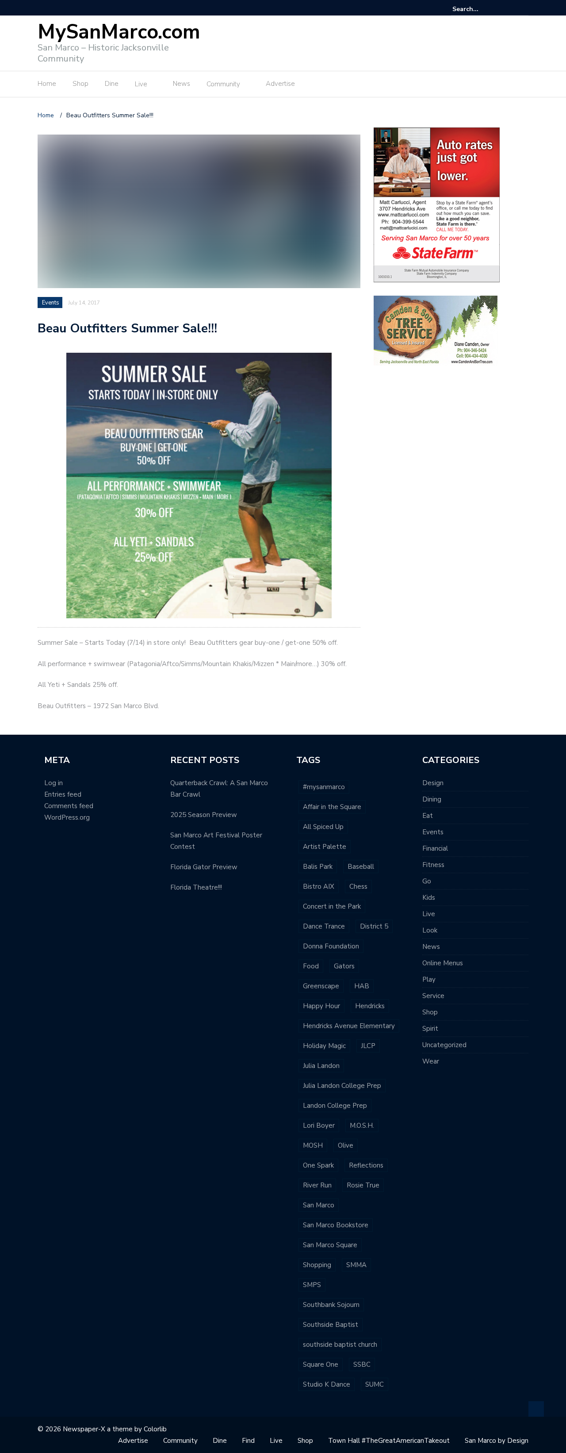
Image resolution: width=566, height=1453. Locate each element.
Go (426, 881)
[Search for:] (479, 9)
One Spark (318, 1165)
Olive (345, 1145)
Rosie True (363, 1185)
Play (429, 979)
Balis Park (318, 866)
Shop (80, 83)
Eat (427, 815)
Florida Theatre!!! (196, 887)
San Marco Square (330, 1245)
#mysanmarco (324, 786)
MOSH (313, 1145)
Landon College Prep (335, 1105)
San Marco (318, 1205)
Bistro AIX (318, 886)
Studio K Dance (326, 1384)
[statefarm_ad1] (437, 204)
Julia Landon (321, 1065)
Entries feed (62, 794)
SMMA (356, 1264)
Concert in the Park (332, 906)
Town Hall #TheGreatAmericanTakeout (389, 1440)
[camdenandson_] (435, 330)
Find (248, 1440)
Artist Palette (324, 846)
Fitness (433, 864)
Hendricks (370, 1006)
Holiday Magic (324, 1045)
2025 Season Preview (203, 814)
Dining (431, 799)
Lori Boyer (319, 1125)
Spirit (430, 1028)
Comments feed (68, 806)
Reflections (366, 1165)
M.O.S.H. (362, 1125)
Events (50, 303)
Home (47, 83)
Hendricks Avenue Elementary (349, 1025)
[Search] (523, 9)
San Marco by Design (496, 1440)
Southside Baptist (330, 1324)
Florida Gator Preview (203, 867)
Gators (344, 966)
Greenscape (321, 986)
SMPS (312, 1284)
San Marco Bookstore (335, 1225)
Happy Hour (321, 1006)
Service (433, 995)
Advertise (280, 83)
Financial (435, 848)
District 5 (374, 926)
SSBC (362, 1364)
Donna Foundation (331, 946)
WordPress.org (67, 817)
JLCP (368, 1045)
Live (141, 84)
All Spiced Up (323, 826)
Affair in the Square (332, 806)
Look (429, 930)
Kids (428, 897)
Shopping (317, 1264)
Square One (320, 1364)
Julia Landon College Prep (342, 1085)
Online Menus (442, 963)
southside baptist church (340, 1344)
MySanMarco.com (119, 32)
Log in (53, 783)
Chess (358, 886)
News (181, 83)
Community (223, 84)
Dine (112, 83)
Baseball (361, 866)
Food (311, 966)
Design (433, 783)
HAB (361, 986)
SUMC (374, 1384)
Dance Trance (324, 926)
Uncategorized (444, 1045)
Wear (430, 1061)
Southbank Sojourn (331, 1304)
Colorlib (155, 1429)
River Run (317, 1185)
